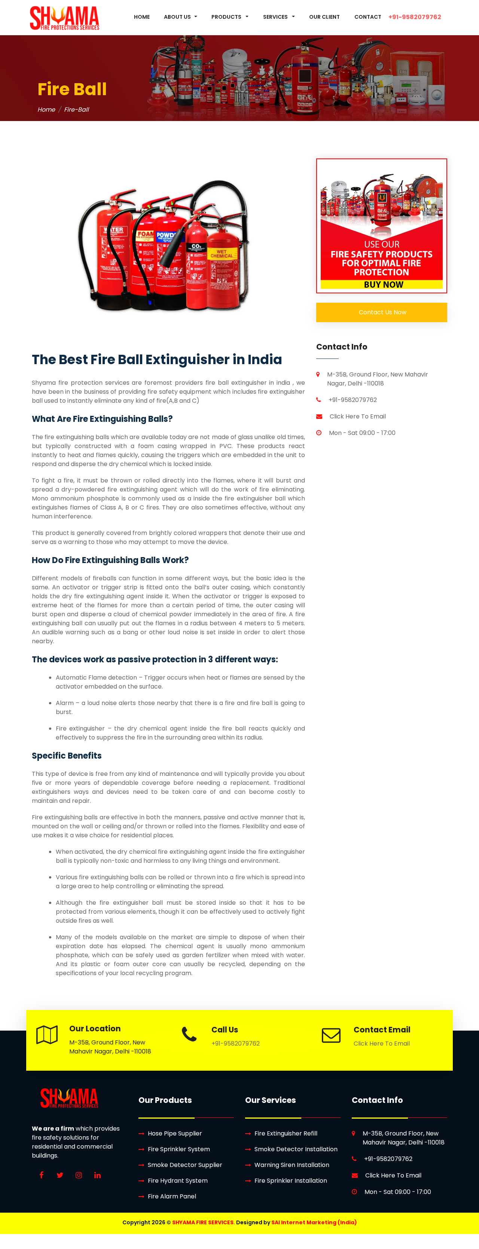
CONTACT (367, 17)
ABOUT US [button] (177, 17)
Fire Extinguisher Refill (285, 1133)
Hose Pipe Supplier (175, 1133)
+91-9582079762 (353, 400)
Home (46, 109)
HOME (142, 17)
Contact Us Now (381, 312)
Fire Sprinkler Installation (290, 1180)
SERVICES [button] (276, 17)
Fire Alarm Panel (172, 1196)
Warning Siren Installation (291, 1165)
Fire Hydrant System (178, 1180)
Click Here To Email (358, 416)
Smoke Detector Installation (296, 1149)
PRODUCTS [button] (226, 17)
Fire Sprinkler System (179, 1149)
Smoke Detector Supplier (185, 1165)
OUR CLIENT (324, 17)
